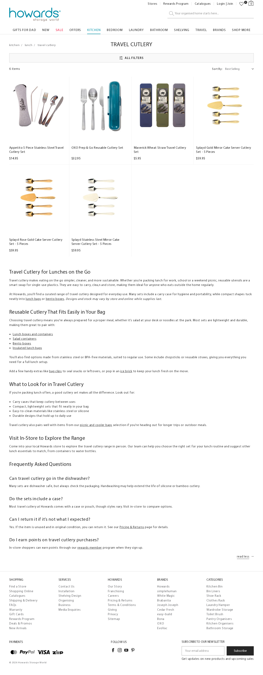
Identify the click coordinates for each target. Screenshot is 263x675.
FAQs (12, 605)
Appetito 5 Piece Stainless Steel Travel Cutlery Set (36, 150)
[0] (241, 4)
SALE (59, 30)
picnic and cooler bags (96, 425)
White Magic (166, 596)
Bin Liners (213, 591)
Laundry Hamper (218, 605)
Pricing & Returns (132, 527)
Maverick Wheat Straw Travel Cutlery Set (160, 150)
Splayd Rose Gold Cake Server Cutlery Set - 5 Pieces (35, 242)
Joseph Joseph (167, 605)
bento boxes (55, 299)
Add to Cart (38, 130)
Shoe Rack (213, 596)
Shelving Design (70, 596)
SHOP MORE (241, 30)
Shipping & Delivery (23, 600)
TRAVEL (201, 30)
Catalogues (203, 3)
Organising (66, 600)
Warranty (15, 610)
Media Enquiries (70, 610)
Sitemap (114, 619)
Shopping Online (21, 591)
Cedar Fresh (165, 610)
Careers (113, 596)
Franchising (116, 591)
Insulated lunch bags (27, 348)
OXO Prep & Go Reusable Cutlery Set (97, 148)
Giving (112, 610)
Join (230, 3)
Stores (152, 3)
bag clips (55, 371)
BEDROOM (114, 30)
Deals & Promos (20, 623)
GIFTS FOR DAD (24, 30)
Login (221, 3)
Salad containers (24, 339)
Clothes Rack (215, 600)
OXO (160, 623)
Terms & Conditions (122, 605)
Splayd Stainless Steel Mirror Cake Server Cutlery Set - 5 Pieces (96, 242)
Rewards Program (175, 3)
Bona (160, 619)
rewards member (89, 547)
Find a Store (18, 586)
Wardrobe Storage (219, 610)
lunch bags (33, 299)
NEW (45, 30)
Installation (67, 591)
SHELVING (181, 30)
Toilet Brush (214, 614)
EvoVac (162, 628)
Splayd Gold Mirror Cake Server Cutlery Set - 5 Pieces (223, 150)
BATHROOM (159, 30)
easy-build (164, 614)
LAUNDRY (136, 30)
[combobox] (210, 13)
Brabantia (164, 600)
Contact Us (67, 586)
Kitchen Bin (214, 586)
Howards (163, 586)
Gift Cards (16, 614)
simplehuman (166, 591)
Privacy (113, 614)
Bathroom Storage (219, 628)
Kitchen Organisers (220, 623)
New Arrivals (18, 628)
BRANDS (219, 30)
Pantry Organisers (219, 619)
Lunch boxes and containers (33, 334)
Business (65, 605)
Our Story (115, 586)
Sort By (217, 69)
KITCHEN (93, 30)
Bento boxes (22, 343)
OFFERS (75, 30)
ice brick (126, 371)
